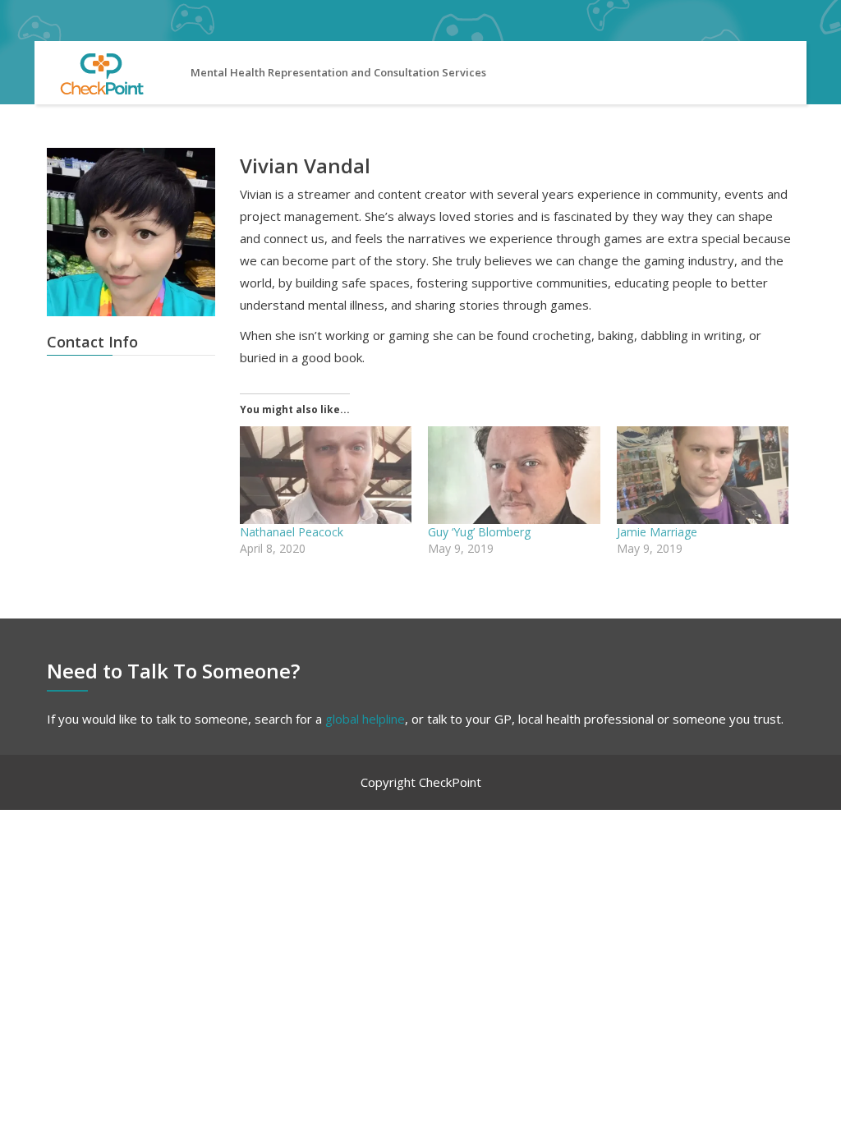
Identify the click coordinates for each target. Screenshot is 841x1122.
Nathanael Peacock (291, 532)
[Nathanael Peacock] (325, 475)
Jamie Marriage (657, 532)
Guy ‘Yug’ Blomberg (479, 532)
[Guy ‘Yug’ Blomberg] (514, 475)
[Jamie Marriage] (702, 475)
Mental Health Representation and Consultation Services (338, 72)
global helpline (365, 718)
